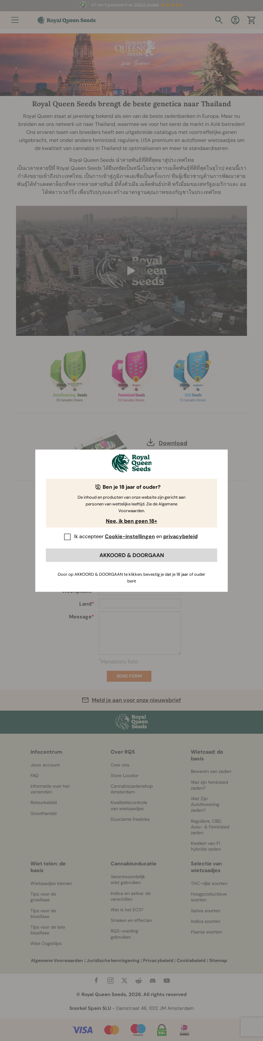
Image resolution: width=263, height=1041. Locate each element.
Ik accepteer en (136, 536)
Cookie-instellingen (130, 536)
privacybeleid (180, 536)
